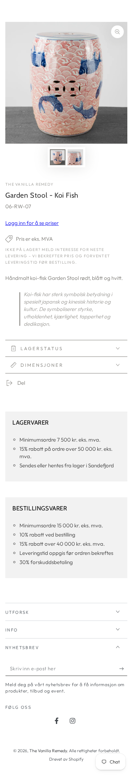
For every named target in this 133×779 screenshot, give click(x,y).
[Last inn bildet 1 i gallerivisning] (57, 157)
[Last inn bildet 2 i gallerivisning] (75, 157)
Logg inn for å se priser (32, 223)
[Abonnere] (123, 669)
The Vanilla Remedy (29, 184)
